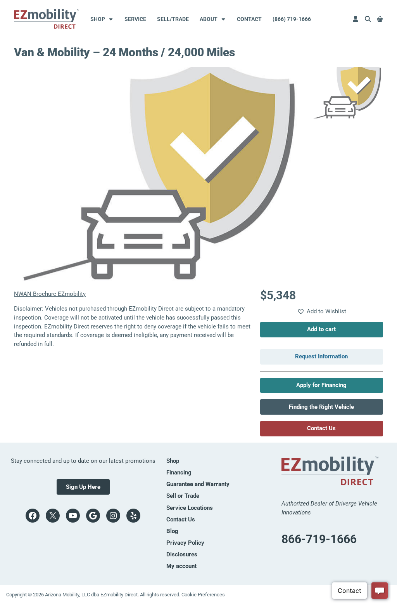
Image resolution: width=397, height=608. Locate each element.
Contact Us (321, 428)
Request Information (321, 356)
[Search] (368, 19)
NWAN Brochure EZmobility (50, 293)
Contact (249, 19)
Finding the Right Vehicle (321, 406)
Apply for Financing (321, 385)
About (208, 19)
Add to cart (321, 329)
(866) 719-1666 (292, 19)
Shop (97, 19)
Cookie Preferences (203, 595)
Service (135, 19)
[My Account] (355, 19)
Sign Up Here (83, 486)
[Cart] (380, 19)
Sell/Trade (173, 19)
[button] (321, 311)
